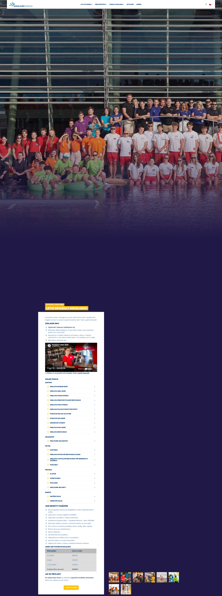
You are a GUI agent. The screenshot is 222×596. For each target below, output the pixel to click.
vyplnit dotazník (83, 373)
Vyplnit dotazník (71, 587)
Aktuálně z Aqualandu (55, 304)
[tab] (71, 386)
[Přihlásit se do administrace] (220, 594)
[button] (71, 386)
